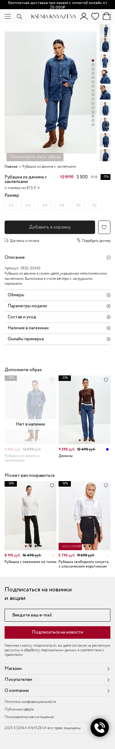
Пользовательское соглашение (29, 717)
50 (78, 205)
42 (11, 205)
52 (94, 205)
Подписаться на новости (57, 632)
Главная (11, 166)
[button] (93, 60)
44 (28, 205)
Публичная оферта (19, 709)
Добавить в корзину (50, 227)
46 (45, 205)
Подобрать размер (96, 241)
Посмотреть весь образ (35, 157)
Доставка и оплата (24, 241)
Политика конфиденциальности (30, 701)
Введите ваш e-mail (32, 615)
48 (61, 205)
